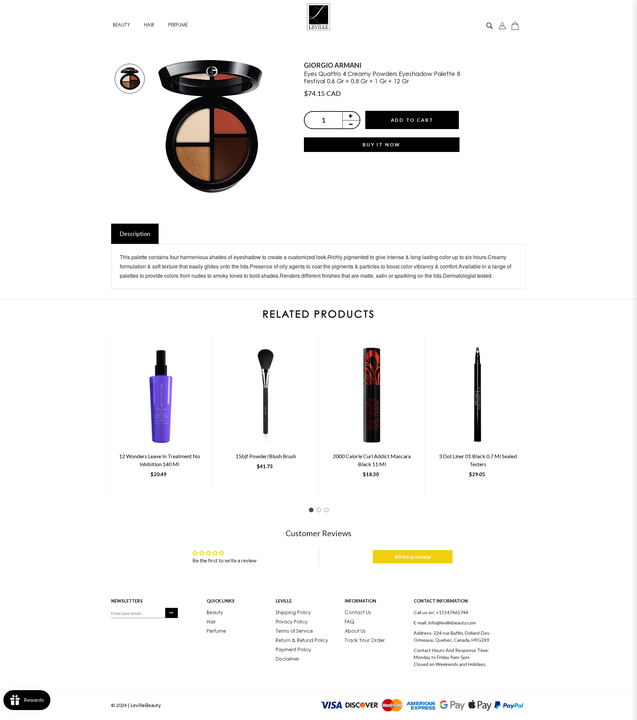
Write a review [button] (412, 556)
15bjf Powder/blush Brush (266, 456)
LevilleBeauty (145, 705)
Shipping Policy (293, 613)
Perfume (178, 25)
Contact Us (358, 613)
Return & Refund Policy (302, 641)
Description (134, 233)
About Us (355, 631)
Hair (149, 25)
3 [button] (327, 511)
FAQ (349, 622)
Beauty (121, 25)
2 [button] (320, 511)
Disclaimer (287, 659)
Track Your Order (365, 641)
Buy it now (381, 144)
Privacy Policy (292, 622)
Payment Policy (293, 650)
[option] (129, 79)
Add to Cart (412, 120)
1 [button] (312, 511)
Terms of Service (294, 631)
